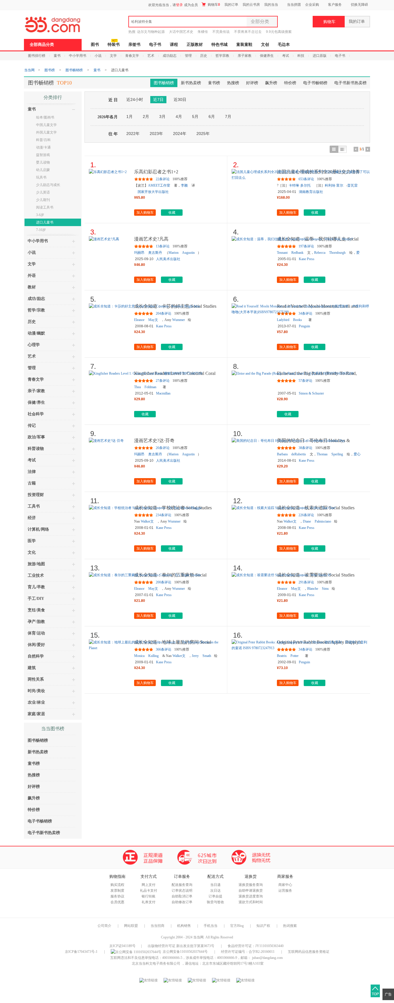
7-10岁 (41, 230)
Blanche (312, 589)
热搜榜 (233, 83)
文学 (113, 56)
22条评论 (163, 179)
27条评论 (163, 381)
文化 (32, 552)
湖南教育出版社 (311, 192)
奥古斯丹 (155, 253)
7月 (228, 116)
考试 (285, 56)
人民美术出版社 (168, 259)
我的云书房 (251, 5)
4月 (179, 116)
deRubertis (298, 454)
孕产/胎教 (36, 621)
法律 (32, 471)
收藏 (171, 213)
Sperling (337, 454)
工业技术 (36, 575)
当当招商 (157, 926)
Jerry (195, 656)
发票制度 (117, 891)
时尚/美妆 (36, 691)
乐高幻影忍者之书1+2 (156, 171)
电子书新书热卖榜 (350, 83)
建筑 (32, 668)
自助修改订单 (182, 902)
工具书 (34, 506)
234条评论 (163, 515)
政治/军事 (36, 437)
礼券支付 (148, 902)
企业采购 (312, 5)
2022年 (133, 133)
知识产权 (263, 926)
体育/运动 (36, 633)
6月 (212, 116)
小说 (98, 56)
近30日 (180, 99)
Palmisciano (323, 521)
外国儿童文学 (46, 132)
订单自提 (215, 896)
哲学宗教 (222, 56)
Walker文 (147, 521)
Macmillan (163, 393)
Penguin (304, 326)
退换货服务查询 (251, 885)
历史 (203, 56)
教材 (32, 287)
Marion (173, 253)
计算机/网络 (38, 529)
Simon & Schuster (311, 393)
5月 (195, 116)
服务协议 (117, 896)
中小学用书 (77, 56)
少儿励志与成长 (48, 185)
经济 (32, 518)
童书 (57, 56)
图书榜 (49, 70)
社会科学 (36, 414)
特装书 (114, 44)
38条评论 (305, 448)
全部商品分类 (42, 44)
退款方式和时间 (251, 902)
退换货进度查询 (251, 896)
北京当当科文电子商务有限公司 (156, 963)
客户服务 (335, 5)
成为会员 (191, 5)
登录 (179, 5)
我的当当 (271, 5)
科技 (300, 56)
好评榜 (252, 83)
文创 (265, 44)
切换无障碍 (359, 5)
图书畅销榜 (74, 70)
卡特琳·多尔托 (300, 185)
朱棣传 (203, 32)
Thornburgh (337, 253)
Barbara (282, 454)
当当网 (29, 70)
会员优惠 (117, 902)
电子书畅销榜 (315, 83)
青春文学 (132, 56)
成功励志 (170, 56)
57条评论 (305, 381)
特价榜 (290, 83)
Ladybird (283, 320)
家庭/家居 (36, 714)
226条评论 (306, 515)
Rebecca (319, 253)
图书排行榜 (36, 56)
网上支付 (148, 885)
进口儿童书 (44, 222)
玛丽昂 (139, 253)
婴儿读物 (43, 162)
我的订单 (231, 5)
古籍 (32, 483)
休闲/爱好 (36, 645)
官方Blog (237, 926)
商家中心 (285, 885)
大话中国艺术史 (181, 32)
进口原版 (320, 56)
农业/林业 (36, 702)
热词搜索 (290, 926)
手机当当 (210, 926)
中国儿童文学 (46, 125)
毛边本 (284, 44)
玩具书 (41, 177)
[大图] (334, 149)
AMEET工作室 (159, 185)
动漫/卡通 (43, 147)
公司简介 (104, 926)
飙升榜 (271, 83)
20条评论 (163, 448)
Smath (206, 656)
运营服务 (285, 891)
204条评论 (163, 313)
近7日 (158, 99)
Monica (139, 656)
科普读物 (36, 448)
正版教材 (195, 44)
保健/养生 (36, 402)
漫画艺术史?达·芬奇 (154, 440)
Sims (325, 589)
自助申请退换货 (251, 891)
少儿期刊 (43, 200)
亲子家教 (245, 56)
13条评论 (163, 246)
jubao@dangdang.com (267, 958)
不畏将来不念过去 (248, 32)
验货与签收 (215, 902)
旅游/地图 (36, 564)
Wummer (178, 320)
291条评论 (306, 582)
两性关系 (36, 679)
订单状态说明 (182, 891)
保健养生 (267, 56)
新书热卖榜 (191, 83)
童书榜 (214, 83)
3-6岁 (40, 215)
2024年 (179, 133)
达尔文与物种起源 (151, 32)
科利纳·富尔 (334, 185)
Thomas (322, 454)
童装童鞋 (244, 44)
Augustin (188, 253)
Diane (307, 521)
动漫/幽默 (36, 333)
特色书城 (219, 44)
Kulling (153, 656)
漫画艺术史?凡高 (151, 238)
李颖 (184, 185)
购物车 (213, 5)
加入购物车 (145, 213)
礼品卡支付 (148, 891)
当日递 (215, 885)
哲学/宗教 (36, 310)
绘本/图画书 (45, 117)
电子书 (155, 44)
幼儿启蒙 (43, 170)
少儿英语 (43, 192)
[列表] (342, 149)
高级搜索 (285, 32)
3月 (162, 116)
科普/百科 (43, 140)
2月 (146, 116)
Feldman (150, 387)
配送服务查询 (182, 885)
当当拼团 (294, 5)
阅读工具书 (44, 207)
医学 (32, 541)
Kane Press (306, 259)
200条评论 (163, 582)
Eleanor (139, 320)
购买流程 (117, 885)
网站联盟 (131, 926)
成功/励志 (36, 298)
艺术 (150, 56)
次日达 (215, 891)
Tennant (282, 253)
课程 (174, 44)
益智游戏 (43, 155)
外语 (32, 275)
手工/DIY (36, 598)
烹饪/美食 (36, 610)
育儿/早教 (36, 587)
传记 (32, 425)
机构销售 (184, 926)
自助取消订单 (182, 896)
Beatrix (282, 656)
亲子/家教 (36, 391)
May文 (153, 320)
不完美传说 (221, 32)
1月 (129, 116)
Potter (294, 656)
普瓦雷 (352, 185)
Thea (137, 387)
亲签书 (134, 44)
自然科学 (36, 656)
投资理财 (36, 495)
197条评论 (306, 246)
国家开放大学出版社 (153, 192)
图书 (95, 44)
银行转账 (148, 896)
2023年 (156, 133)
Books (297, 320)
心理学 (34, 345)
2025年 (203, 133)
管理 (188, 56)
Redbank (297, 253)
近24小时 (134, 99)
